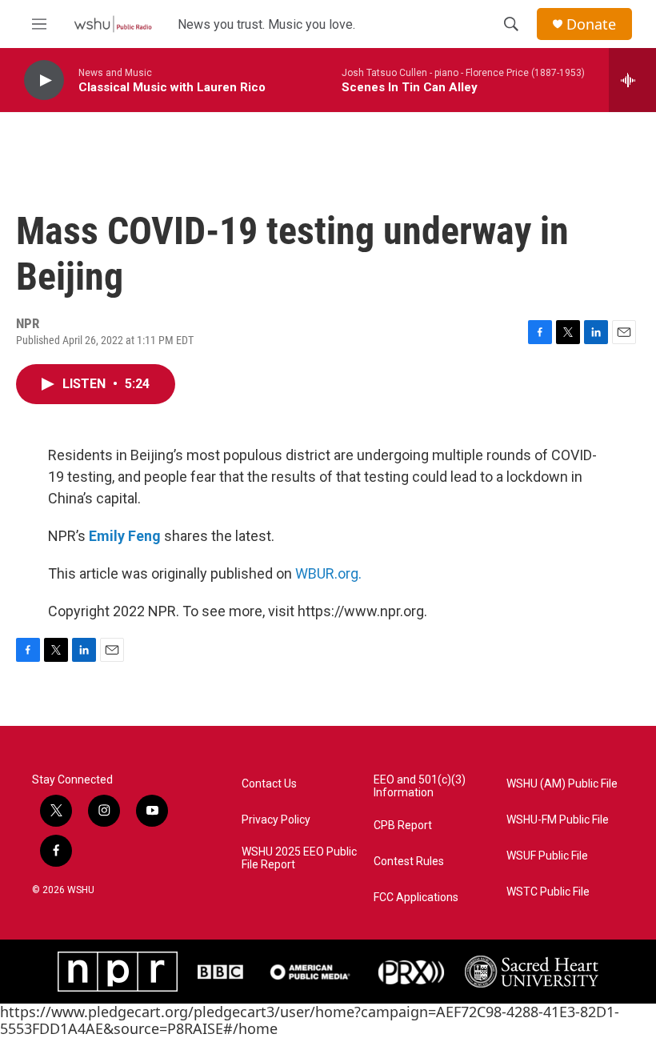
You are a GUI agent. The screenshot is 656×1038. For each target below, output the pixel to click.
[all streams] (632, 80)
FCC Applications (416, 898)
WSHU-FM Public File (557, 820)
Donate (591, 24)
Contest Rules (409, 862)
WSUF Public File (547, 856)
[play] (44, 80)
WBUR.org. (328, 573)
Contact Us (269, 784)
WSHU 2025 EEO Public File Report (299, 858)
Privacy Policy (276, 820)
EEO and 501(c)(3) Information (420, 786)
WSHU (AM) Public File (562, 784)
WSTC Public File (548, 892)
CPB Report (403, 826)
